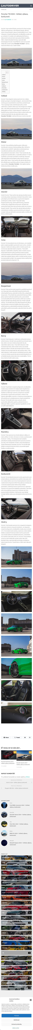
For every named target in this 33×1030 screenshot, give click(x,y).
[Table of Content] (7, 72)
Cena (3, 80)
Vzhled (3, 74)
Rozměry (4, 87)
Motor (3, 76)
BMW (11, 831)
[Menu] (31, 6)
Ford (11, 803)
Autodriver (8, 19)
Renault (12, 840)
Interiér (4, 78)
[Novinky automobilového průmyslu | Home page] (13, 6)
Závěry (3, 91)
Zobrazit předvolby (17, 1024)
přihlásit (27, 777)
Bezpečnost (5, 82)
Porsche (3, 9)
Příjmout (16, 1015)
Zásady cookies (16, 1027)
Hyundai (12, 812)
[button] (30, 1000)
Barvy (3, 84)
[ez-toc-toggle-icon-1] (6, 72)
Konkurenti (4, 89)
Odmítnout (16, 1020)
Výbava (4, 86)
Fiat (11, 821)
